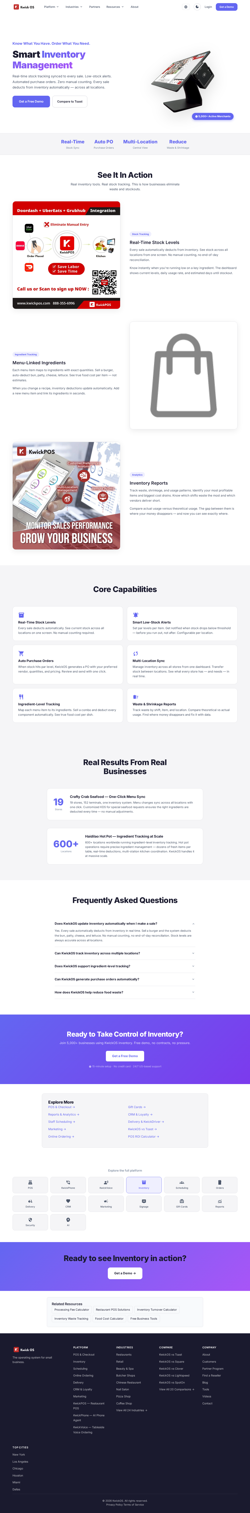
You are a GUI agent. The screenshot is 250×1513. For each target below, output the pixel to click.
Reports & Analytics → (63, 1114)
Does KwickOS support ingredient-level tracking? (125, 966)
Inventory (79, 1361)
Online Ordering (83, 1375)
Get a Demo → (125, 1273)
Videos (206, 1396)
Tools (205, 1389)
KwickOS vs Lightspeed (174, 1375)
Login (208, 6)
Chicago (17, 1468)
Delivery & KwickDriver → (146, 1122)
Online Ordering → (61, 1136)
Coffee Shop (124, 1403)
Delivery (78, 1382)
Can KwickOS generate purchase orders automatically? (125, 979)
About (134, 6)
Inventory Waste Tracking (71, 1318)
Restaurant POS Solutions (113, 1309)
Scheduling (80, 1368)
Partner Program (212, 1368)
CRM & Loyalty (82, 1389)
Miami (16, 1482)
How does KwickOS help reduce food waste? (125, 992)
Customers (209, 1361)
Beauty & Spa (125, 1368)
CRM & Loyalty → (140, 1114)
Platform (51, 7)
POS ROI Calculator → (143, 1136)
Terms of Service (133, 1504)
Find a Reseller (211, 1375)
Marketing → (57, 1129)
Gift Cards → (137, 1107)
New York (18, 1454)
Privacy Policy (114, 1504)
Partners (94, 6)
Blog (205, 1382)
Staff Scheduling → (61, 1122)
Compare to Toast (69, 101)
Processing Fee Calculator (71, 1309)
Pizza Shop (123, 1396)
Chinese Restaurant (128, 1382)
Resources (115, 7)
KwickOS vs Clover (171, 1368)
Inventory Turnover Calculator (157, 1309)
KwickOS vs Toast (170, 1354)
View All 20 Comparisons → (176, 1389)
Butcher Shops (125, 1375)
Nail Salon (122, 1389)
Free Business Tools (143, 1318)
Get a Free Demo (31, 101)
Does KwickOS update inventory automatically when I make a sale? (125, 923)
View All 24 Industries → (131, 1410)
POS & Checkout (84, 1354)
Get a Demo (227, 6)
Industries (74, 7)
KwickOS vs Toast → (142, 1129)
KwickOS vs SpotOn (172, 1382)
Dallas (16, 1489)
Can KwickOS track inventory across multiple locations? (125, 953)
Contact (207, 1403)
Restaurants (123, 1354)
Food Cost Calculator (109, 1318)
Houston (17, 1475)
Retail (119, 1361)
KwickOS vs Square (171, 1361)
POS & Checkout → (61, 1107)
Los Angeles (20, 1461)
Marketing (79, 1396)
